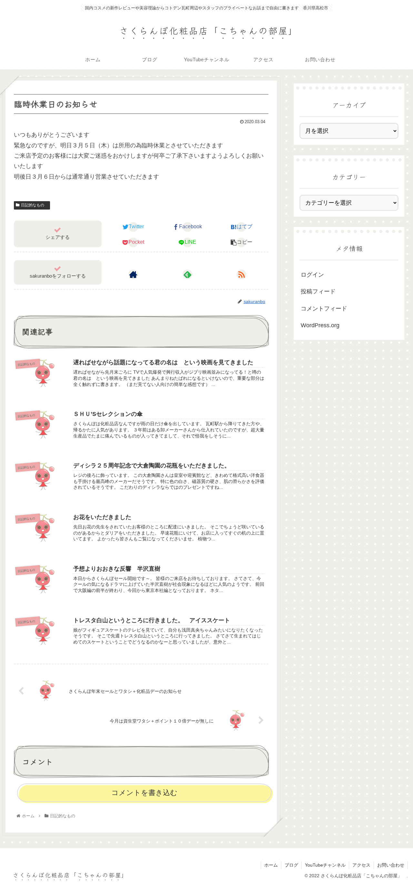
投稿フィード (318, 291)
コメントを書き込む (144, 793)
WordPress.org (320, 325)
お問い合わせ (390, 865)
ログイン (312, 274)
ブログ (291, 865)
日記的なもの (34, 205)
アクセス (361, 865)
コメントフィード (324, 308)
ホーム (271, 865)
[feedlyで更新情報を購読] (187, 274)
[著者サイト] (133, 274)
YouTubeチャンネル (325, 865)
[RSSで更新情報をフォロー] (241, 274)
